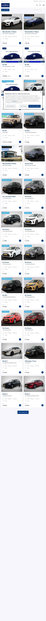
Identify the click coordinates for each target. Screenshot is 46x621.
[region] (23, 100)
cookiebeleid (14, 101)
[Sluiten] (40, 92)
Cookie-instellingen (10, 106)
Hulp (44, 1)
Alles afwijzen (23, 106)
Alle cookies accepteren (34, 106)
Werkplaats (35, 1)
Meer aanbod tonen (23, 412)
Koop (3, 41)
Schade (40, 1)
